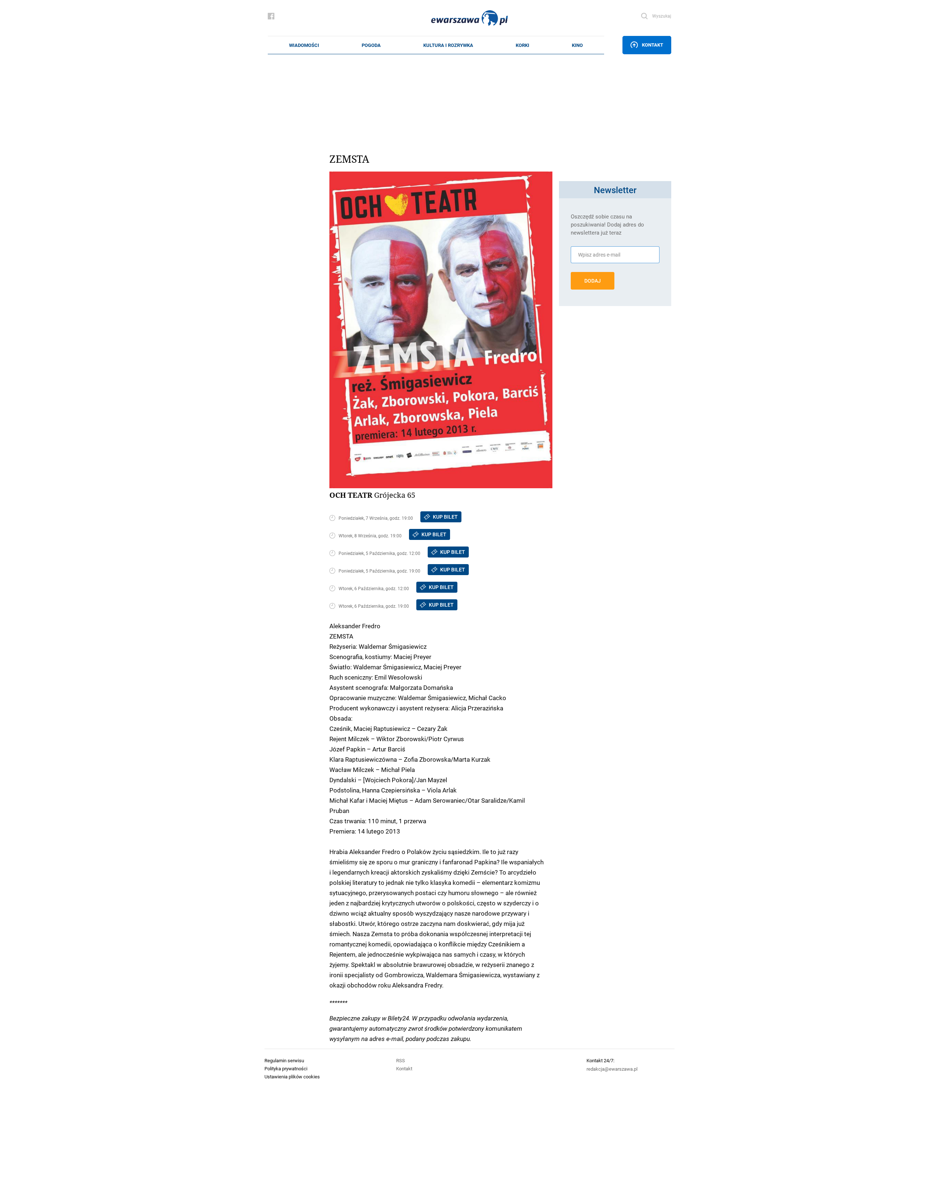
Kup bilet (445, 517)
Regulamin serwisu (284, 1060)
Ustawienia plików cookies (292, 1076)
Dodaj (592, 280)
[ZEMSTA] (440, 330)
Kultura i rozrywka (448, 45)
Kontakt (652, 45)
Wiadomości (304, 45)
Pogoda (371, 45)
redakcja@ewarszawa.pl (612, 1069)
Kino (577, 45)
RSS (400, 1060)
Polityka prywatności (285, 1068)
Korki (522, 45)
